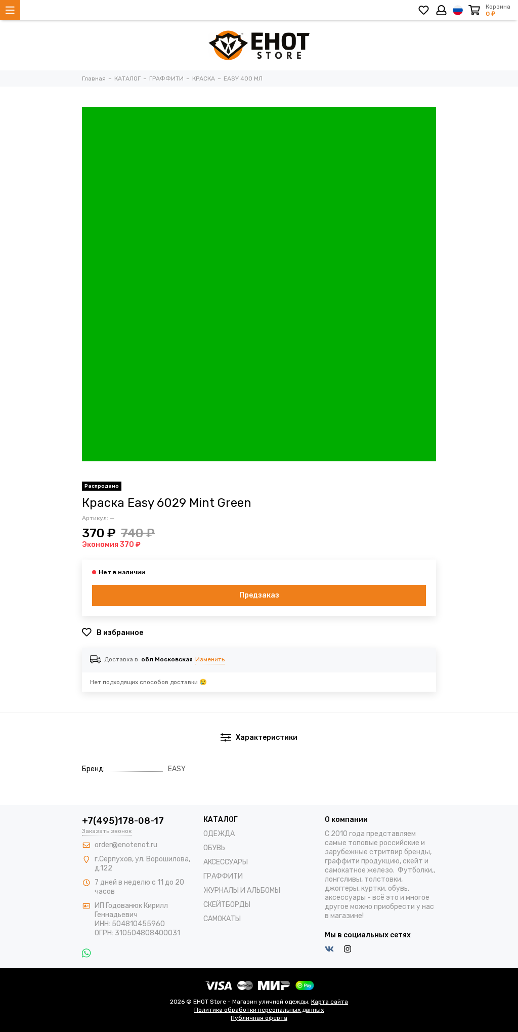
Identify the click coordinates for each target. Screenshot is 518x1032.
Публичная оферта (259, 1017)
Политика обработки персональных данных (259, 1009)
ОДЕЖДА (219, 833)
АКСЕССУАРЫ (225, 862)
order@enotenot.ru (126, 845)
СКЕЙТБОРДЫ (226, 904)
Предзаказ (259, 595)
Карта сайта (329, 1001)
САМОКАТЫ (222, 919)
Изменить (210, 659)
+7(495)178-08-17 (123, 820)
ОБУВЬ (214, 848)
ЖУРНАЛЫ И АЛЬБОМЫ (241, 890)
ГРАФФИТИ (223, 876)
